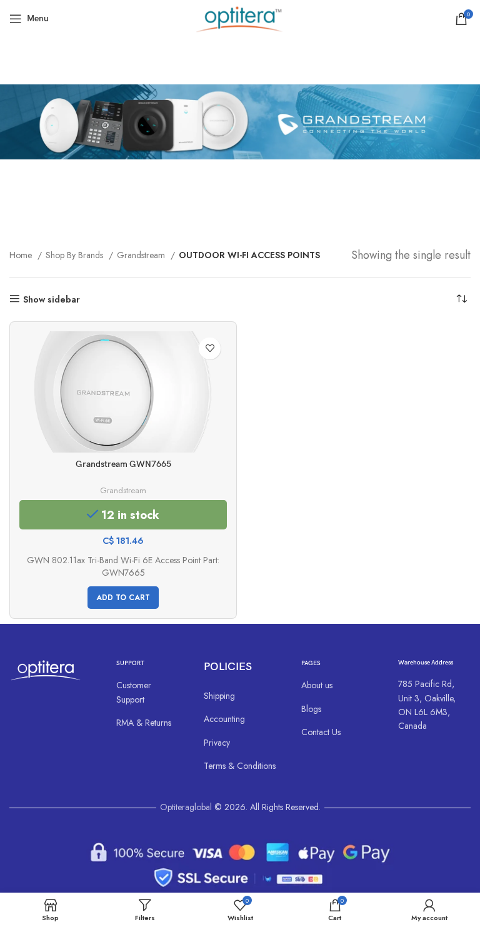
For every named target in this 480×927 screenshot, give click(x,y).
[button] (123, 597)
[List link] (147, 692)
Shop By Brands (76, 255)
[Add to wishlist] (210, 348)
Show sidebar (51, 299)
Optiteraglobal (186, 807)
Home (21, 255)
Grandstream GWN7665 (123, 464)
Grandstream (142, 255)
